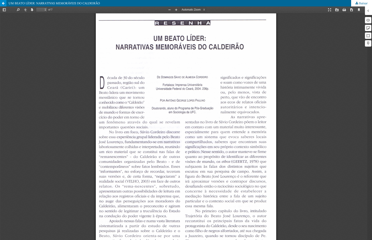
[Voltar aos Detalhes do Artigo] (3, 3)
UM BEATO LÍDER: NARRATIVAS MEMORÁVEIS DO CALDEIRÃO (54, 3)
